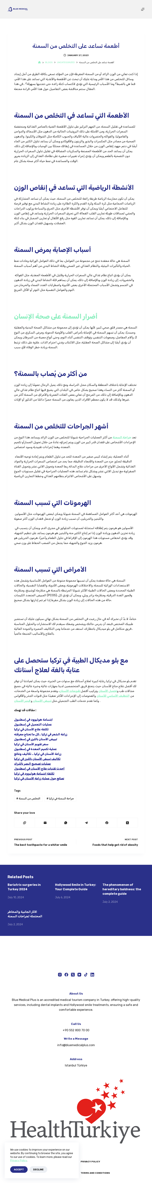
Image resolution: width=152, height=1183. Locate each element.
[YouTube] (79, 974)
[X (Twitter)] (127, 823)
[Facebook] (107, 823)
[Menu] (142, 9)
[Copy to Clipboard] (24, 823)
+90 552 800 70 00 (76, 1030)
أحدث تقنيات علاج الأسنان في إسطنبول (39, 768)
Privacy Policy (18, 1160)
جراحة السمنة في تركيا (60, 798)
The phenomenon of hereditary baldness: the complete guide (122, 889)
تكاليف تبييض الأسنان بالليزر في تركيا (37, 759)
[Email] (45, 823)
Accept (19, 1169)
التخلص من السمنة (28, 798)
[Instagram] (60, 974)
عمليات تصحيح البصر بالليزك (32, 764)
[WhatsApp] (65, 823)
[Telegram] (86, 823)
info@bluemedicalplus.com (76, 1045)
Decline (38, 1169)
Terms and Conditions (95, 1173)
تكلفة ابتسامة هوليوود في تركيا (34, 773)
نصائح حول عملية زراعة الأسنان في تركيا (39, 778)
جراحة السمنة (122, 437)
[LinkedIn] (92, 974)
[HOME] (39, 62)
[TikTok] (86, 974)
